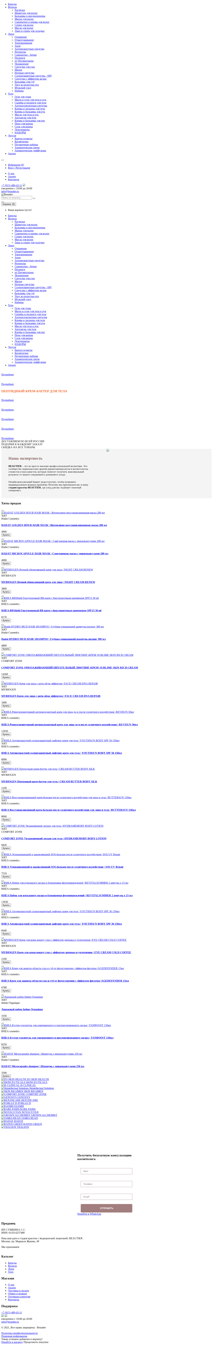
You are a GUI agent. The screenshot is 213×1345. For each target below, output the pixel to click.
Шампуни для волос (26, 13)
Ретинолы (20, 51)
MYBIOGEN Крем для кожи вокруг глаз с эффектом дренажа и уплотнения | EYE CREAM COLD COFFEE (66, 952)
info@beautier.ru (10, 191)
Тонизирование (23, 43)
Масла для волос (24, 28)
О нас (11, 173)
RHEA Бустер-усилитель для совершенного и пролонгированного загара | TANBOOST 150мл (57, 1037)
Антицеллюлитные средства (31, 105)
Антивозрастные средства (29, 48)
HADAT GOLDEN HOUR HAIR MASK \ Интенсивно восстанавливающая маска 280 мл (54, 525)
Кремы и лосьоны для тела (30, 108)
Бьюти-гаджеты (23, 138)
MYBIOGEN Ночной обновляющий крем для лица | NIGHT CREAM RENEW (48, 582)
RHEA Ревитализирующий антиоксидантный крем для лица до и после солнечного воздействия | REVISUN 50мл (69, 724)
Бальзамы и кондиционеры (30, 16)
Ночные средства (24, 72)
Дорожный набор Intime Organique (22, 1009)
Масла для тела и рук (27, 114)
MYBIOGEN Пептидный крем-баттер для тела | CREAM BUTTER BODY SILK (49, 781)
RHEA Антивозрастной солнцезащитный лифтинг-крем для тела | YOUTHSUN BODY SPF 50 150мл (61, 753)
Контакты (13, 179)
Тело (10, 93)
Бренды (12, 4)
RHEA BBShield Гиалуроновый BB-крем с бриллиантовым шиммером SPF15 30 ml (51, 610)
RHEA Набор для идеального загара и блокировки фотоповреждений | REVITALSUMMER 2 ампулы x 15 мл (67, 895)
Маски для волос (24, 19)
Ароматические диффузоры (30, 150)
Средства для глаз (25, 66)
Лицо (11, 34)
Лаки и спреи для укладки (29, 31)
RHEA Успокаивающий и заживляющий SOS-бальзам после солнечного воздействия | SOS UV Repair (62, 866)
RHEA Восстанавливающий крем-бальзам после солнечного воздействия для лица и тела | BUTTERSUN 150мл (68, 809)
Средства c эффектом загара (30, 78)
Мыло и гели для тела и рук (30, 99)
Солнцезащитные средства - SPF (33, 75)
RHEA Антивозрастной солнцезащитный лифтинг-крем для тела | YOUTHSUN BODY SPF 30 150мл (61, 923)
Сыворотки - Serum (26, 54)
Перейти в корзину (12, 1342)
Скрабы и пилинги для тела (30, 102)
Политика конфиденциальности (19, 1333)
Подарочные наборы (26, 144)
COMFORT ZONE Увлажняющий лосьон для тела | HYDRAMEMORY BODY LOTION (53, 838)
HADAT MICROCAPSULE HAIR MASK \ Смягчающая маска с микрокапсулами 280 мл (54, 553)
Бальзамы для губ (24, 81)
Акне (18, 46)
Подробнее (7, 374)
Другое (12, 135)
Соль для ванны (24, 126)
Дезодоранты (22, 129)
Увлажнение (22, 63)
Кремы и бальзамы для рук (30, 111)
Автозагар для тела (25, 117)
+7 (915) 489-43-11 (11, 185)
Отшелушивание (24, 40)
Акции (12, 153)
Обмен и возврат (17, 1293)
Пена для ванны (24, 123)
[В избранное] (2, 510)
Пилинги (20, 57)
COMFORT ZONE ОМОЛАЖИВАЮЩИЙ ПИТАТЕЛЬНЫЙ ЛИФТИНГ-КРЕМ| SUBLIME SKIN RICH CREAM (69, 667)
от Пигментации (24, 60)
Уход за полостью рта (27, 84)
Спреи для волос (24, 25)
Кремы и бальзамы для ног (30, 120)
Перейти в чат (22, 496)
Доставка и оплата (18, 1290)
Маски (18, 69)
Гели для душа (23, 96)
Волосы (12, 7)
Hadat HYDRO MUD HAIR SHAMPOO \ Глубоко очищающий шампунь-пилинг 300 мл (53, 639)
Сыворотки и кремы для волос (32, 22)
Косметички (21, 141)
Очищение (21, 37)
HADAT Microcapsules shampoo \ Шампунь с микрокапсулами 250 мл (42, 1066)
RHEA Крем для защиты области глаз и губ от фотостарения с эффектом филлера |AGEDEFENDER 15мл (65, 980)
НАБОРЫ (20, 132)
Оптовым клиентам (19, 1296)
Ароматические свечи (27, 147)
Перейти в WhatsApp (89, 1213)
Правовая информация (14, 1336)
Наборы (19, 90)
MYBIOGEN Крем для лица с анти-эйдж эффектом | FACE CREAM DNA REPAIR (51, 696)
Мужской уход (23, 87)
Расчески (20, 10)
